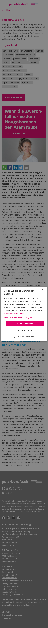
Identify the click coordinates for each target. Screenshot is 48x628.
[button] (24, 317)
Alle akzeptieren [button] (25, 323)
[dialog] (24, 314)
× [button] (42, 290)
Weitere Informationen (14, 313)
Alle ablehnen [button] (25, 330)
